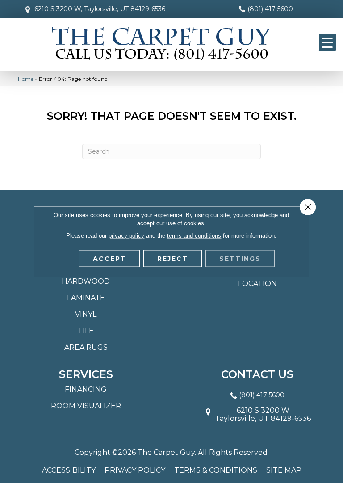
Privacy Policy (135, 470)
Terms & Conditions (215, 470)
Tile (86, 331)
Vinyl (85, 314)
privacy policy (126, 235)
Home (25, 79)
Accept (109, 258)
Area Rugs (86, 347)
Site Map (283, 470)
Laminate (86, 298)
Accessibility (69, 470)
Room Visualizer (86, 406)
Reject (172, 258)
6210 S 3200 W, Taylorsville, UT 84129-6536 (99, 9)
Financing (86, 389)
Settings (240, 258)
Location (257, 283)
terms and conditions (194, 235)
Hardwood (86, 281)
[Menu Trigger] (327, 42)
